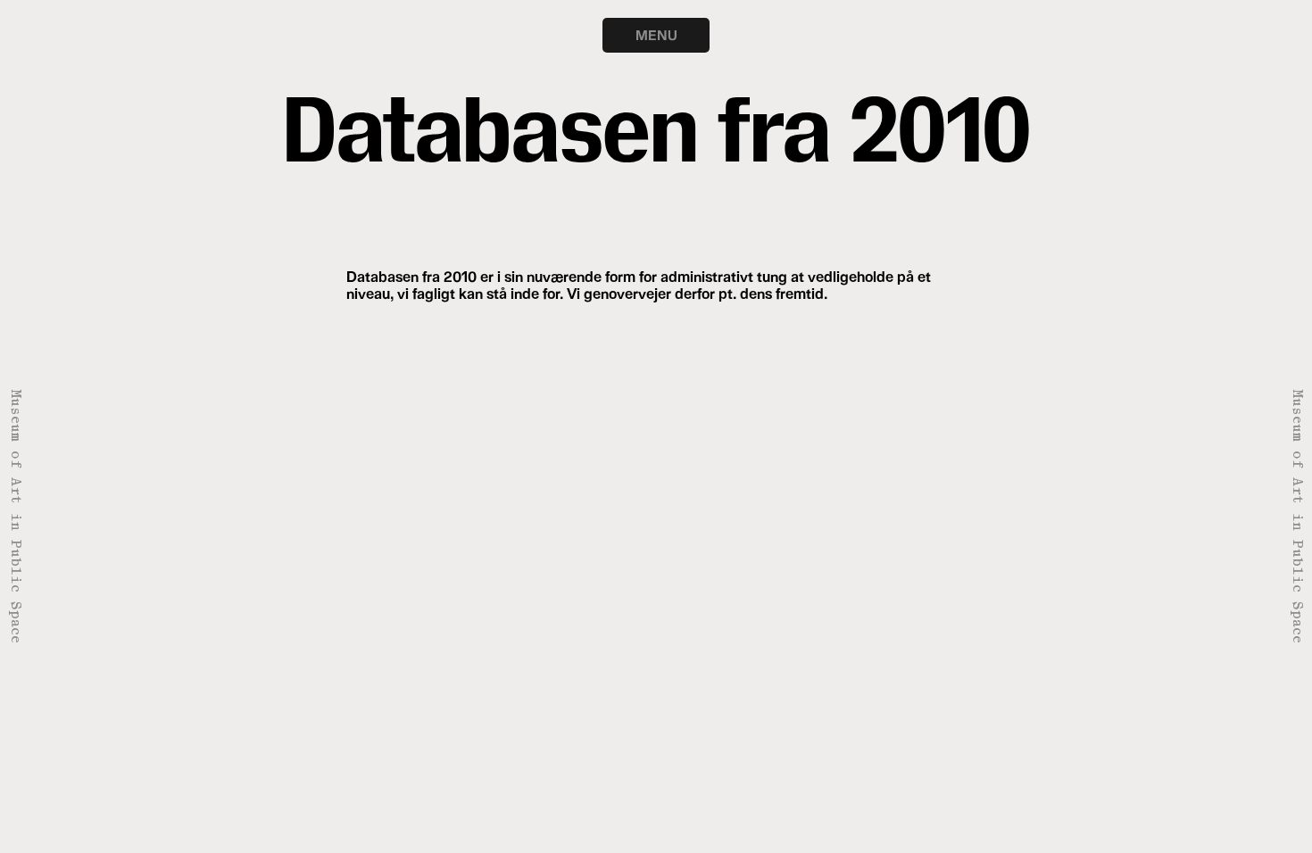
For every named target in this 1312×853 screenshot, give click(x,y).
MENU (656, 35)
